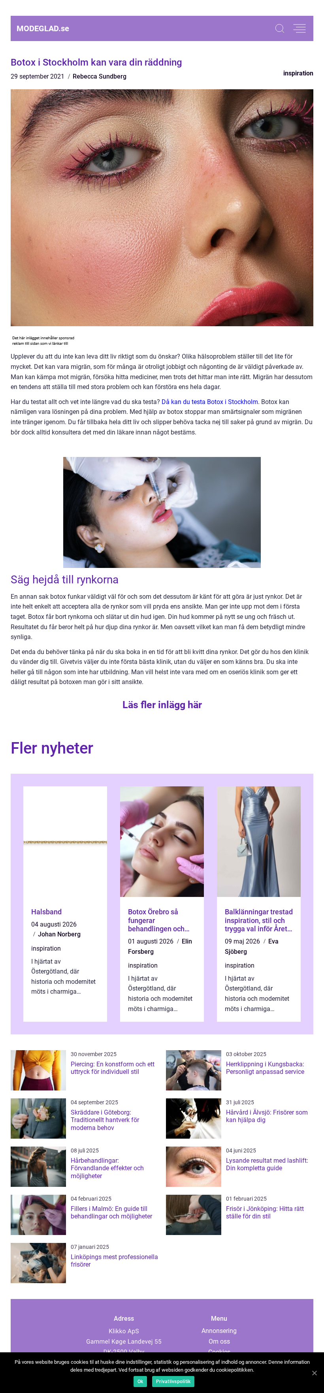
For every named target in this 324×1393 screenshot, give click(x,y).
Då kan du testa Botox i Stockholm (210, 402)
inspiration (298, 73)
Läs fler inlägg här (162, 705)
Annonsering (219, 1331)
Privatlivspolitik (173, 1381)
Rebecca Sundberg (99, 76)
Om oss (219, 1341)
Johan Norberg (59, 934)
